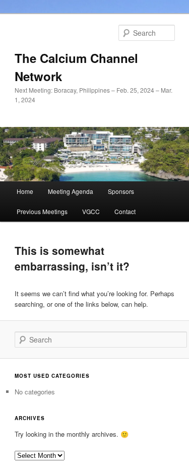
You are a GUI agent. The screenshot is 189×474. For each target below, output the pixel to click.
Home (25, 191)
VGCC (91, 211)
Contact (125, 211)
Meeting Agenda (70, 191)
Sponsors (121, 191)
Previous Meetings (42, 211)
